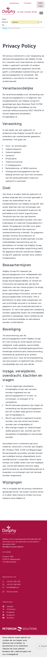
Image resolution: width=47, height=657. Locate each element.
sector (15, 22)
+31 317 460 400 (14, 584)
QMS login (40, 4)
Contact (27, 3)
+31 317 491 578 (13, 582)
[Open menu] (41, 12)
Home (5, 28)
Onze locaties (12, 592)
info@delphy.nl (13, 587)
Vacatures (14, 3)
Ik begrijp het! (41, 646)
